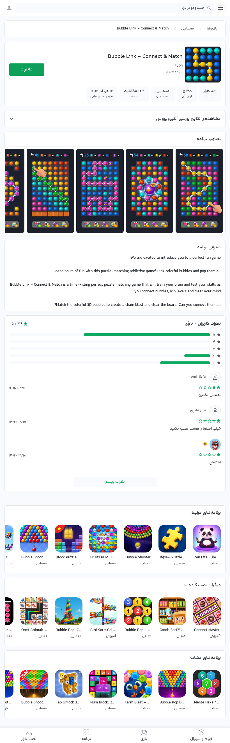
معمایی (187, 29)
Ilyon (178, 66)
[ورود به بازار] (9, 8)
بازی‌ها (212, 29)
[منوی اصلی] (221, 8)
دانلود (27, 69)
